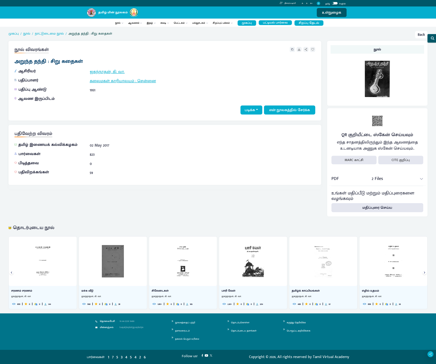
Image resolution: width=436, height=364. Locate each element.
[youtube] (207, 355)
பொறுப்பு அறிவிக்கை (298, 330)
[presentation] (11, 273)
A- (302, 3)
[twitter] (212, 355)
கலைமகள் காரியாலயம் (112, 81)
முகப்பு (247, 23)
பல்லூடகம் (198, 23)
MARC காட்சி (354, 160)
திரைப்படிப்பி (290, 3)
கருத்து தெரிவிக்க (296, 322)
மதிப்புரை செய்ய (377, 207)
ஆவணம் (134, 23)
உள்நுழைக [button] (331, 12)
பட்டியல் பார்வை (275, 22)
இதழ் (150, 23)
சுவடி (163, 23)
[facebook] (203, 355)
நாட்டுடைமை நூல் (49, 33)
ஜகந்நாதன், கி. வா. (107, 71)
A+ (311, 3)
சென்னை (146, 81)
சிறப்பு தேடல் (309, 23)
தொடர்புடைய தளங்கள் (243, 330)
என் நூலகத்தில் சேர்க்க (289, 110)
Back (421, 35)
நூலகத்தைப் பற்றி (185, 322)
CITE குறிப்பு (401, 160)
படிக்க (250, 110)
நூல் (117, 23)
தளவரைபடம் (182, 330)
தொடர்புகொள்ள (240, 322)
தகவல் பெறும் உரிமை (187, 339)
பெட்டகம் (179, 23)
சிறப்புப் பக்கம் (221, 23)
